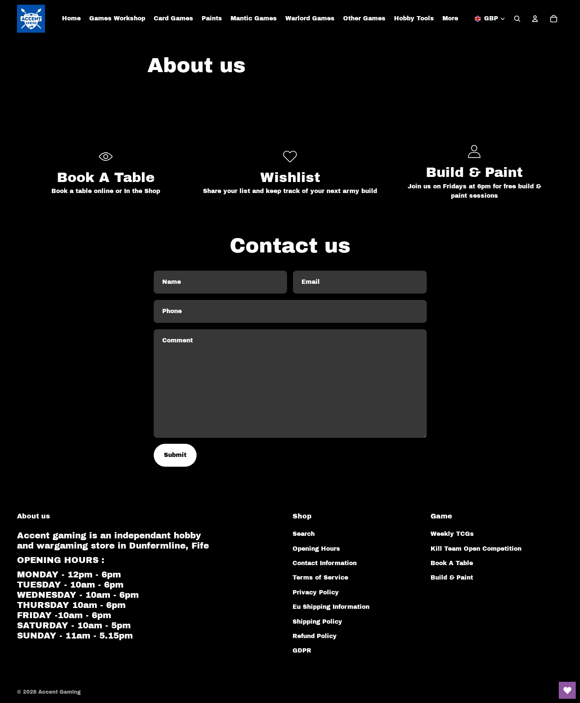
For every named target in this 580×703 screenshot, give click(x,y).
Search (304, 534)
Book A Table (452, 563)
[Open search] (517, 18)
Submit (175, 455)
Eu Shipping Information (331, 607)
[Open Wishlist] (567, 690)
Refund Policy (315, 636)
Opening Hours (316, 549)
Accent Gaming (59, 692)
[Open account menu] (535, 18)
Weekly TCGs (452, 534)
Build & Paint (452, 577)
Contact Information (325, 563)
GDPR (302, 650)
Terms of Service (320, 577)
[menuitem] (450, 18)
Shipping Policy (317, 622)
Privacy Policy (316, 592)
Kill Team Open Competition (476, 549)
